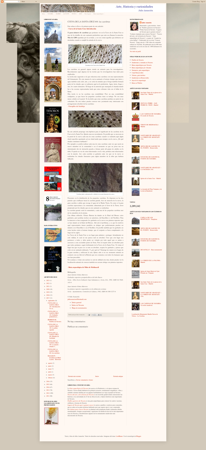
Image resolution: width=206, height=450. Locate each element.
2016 (48, 381)
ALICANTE (66, 14)
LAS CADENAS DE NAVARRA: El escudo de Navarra (151, 115)
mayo (50, 369)
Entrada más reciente (74, 376)
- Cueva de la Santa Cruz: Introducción (82, 28)
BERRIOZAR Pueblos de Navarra (54, 320)
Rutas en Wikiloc (137, 83)
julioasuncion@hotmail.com (77, 299)
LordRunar (119, 436)
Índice (43, 14)
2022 (48, 283)
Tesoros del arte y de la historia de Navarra (81, 395)
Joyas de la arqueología (139, 80)
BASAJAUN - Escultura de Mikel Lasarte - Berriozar (54, 357)
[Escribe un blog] (95, 315)
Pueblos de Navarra (138, 60)
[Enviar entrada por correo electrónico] (88, 315)
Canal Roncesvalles (137, 73)
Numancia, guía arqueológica (140, 70)
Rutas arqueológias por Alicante (141, 68)
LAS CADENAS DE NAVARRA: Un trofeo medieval (151, 304)
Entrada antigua (118, 376)
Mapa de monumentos (79, 308)
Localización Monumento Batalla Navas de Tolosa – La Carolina (145, 315)
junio (50, 366)
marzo (50, 375)
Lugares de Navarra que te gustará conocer (81, 405)
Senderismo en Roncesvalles (140, 78)
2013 (48, 390)
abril (49, 372)
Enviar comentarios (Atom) (84, 380)
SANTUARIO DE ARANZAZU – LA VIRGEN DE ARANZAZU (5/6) (151, 137)
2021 (48, 286)
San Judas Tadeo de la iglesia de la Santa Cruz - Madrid (151, 93)
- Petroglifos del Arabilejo (76, 106)
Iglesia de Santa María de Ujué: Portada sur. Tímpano (150, 272)
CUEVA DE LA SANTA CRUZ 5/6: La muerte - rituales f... (53, 343)
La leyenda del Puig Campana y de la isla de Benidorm (151, 190)
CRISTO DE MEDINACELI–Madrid (150, 126)
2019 (48, 292)
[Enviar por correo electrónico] (93, 315)
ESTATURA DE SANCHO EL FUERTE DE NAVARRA (150, 158)
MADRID (58, 14)
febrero (50, 378)
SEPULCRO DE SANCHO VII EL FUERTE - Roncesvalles (150, 147)
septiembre (51, 301)
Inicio (97, 376)
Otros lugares (87, 14)
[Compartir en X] (97, 315)
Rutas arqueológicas (98, 14)
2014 (48, 387)
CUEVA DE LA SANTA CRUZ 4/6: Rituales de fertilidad (53, 335)
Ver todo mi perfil (135, 51)
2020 (48, 289)
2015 (48, 384)
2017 (48, 298)
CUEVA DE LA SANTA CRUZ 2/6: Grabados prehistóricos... (53, 314)
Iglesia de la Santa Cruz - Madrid (151, 178)
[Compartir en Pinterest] (101, 315)
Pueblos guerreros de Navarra (77, 401)
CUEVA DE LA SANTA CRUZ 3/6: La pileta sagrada (53, 327)
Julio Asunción (146, 23)
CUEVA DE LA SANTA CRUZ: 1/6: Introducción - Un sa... (54, 305)
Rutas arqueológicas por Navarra (141, 65)
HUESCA (74, 14)
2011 (48, 396)
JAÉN (80, 14)
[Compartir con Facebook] (99, 315)
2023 (48, 280)
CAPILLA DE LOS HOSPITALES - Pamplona (149, 218)
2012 (48, 393)
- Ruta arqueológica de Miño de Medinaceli (83, 267)
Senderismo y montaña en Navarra (142, 63)
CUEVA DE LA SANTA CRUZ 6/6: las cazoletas (54, 351)
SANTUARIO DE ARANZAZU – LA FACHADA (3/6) (151, 168)
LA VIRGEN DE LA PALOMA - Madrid (151, 261)
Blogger (138, 436)
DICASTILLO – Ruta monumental (151, 250)
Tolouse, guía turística (138, 75)
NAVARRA (50, 14)
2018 (48, 295)
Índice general (76, 302)
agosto (50, 363)
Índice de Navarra (78, 305)
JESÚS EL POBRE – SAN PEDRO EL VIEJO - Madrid (149, 104)
